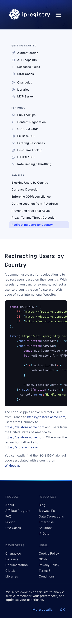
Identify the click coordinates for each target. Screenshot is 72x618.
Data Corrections (51, 516)
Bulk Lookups (26, 115)
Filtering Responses (31, 143)
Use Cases (13, 528)
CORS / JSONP (27, 129)
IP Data (44, 533)
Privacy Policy (49, 565)
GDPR (43, 559)
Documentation (16, 565)
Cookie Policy (49, 553)
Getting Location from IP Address (35, 203)
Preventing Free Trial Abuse (31, 210)
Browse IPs (47, 511)
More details (42, 610)
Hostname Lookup (29, 150)
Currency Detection (25, 189)
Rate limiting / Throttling (34, 164)
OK (62, 610)
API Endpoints (27, 60)
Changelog (24, 82)
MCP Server (25, 96)
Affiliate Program (17, 511)
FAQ (8, 516)
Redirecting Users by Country (32, 224)
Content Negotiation (31, 122)
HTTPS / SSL (26, 157)
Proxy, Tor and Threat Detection (34, 217)
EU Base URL (26, 136)
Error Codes (25, 74)
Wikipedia (12, 465)
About (9, 505)
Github (10, 571)
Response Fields (28, 67)
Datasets (11, 559)
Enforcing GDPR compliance (31, 196)
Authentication (27, 53)
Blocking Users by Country (30, 182)
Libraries (23, 89)
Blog (42, 505)
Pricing (10, 522)
